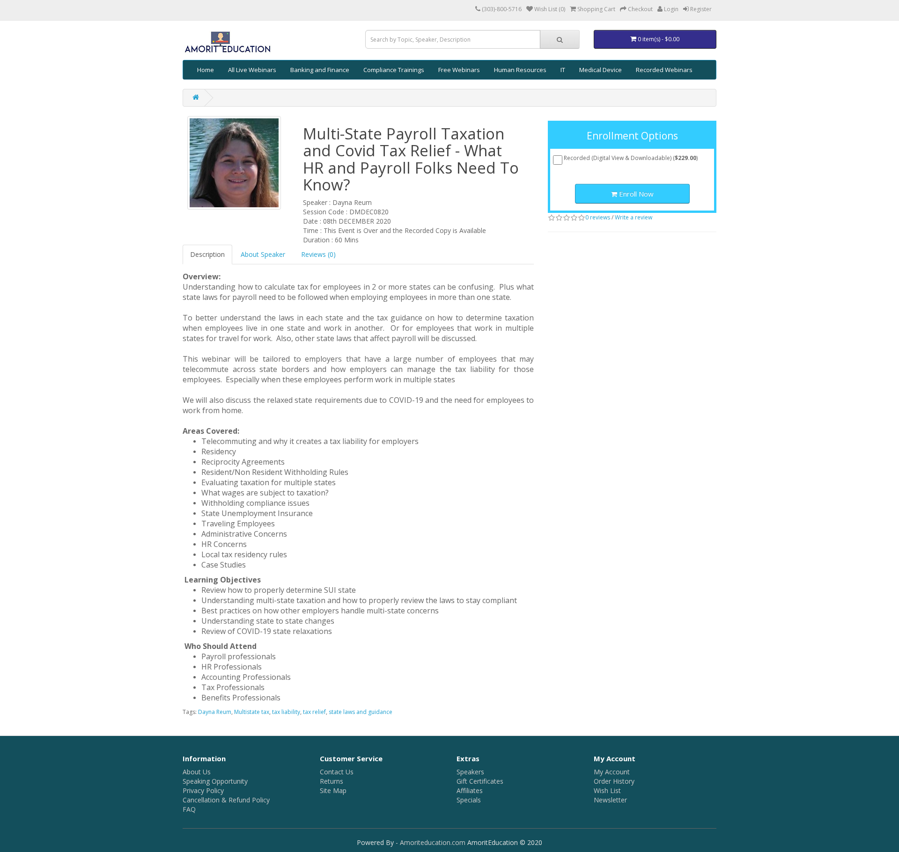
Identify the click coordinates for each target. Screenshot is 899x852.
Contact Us (337, 771)
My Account (612, 771)
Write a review (633, 217)
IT (562, 70)
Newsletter (610, 799)
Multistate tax (251, 712)
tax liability (286, 712)
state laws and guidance (360, 712)
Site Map (333, 790)
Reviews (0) (318, 254)
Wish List (607, 790)
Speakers (470, 771)
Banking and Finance (319, 70)
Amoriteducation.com (432, 842)
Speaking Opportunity (215, 781)
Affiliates (470, 790)
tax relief (314, 712)
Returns (331, 781)
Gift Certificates (480, 781)
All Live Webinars (252, 70)
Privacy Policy (203, 790)
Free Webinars (459, 70)
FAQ (189, 809)
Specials (469, 799)
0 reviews (597, 217)
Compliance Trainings (393, 70)
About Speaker (263, 254)
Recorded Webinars (664, 70)
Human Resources (520, 70)
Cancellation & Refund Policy (226, 799)
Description (207, 254)
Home (205, 70)
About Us (197, 771)
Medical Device (600, 70)
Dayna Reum (214, 712)
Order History (614, 781)
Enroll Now (635, 193)
